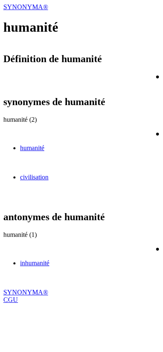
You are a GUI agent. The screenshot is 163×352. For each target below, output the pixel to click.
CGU (10, 299)
